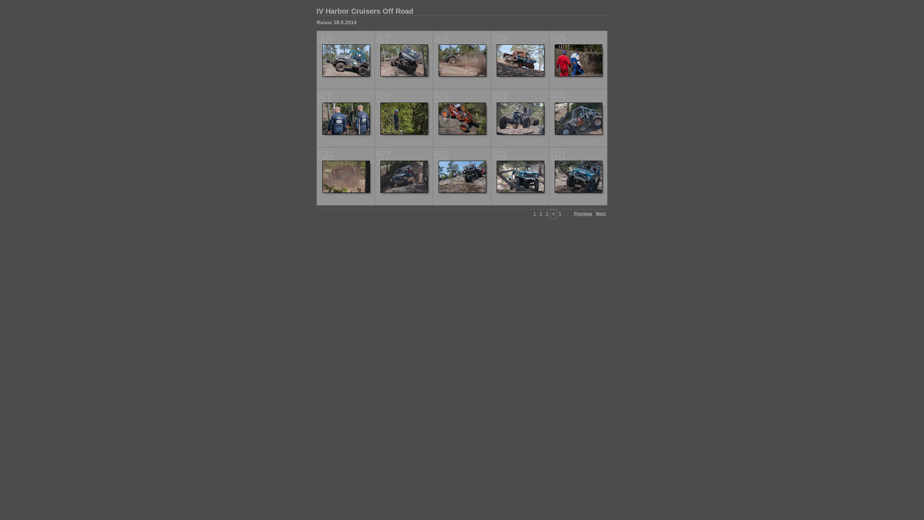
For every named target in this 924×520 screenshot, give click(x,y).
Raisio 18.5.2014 (337, 22)
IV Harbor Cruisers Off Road (365, 11)
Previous (583, 213)
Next (601, 213)
